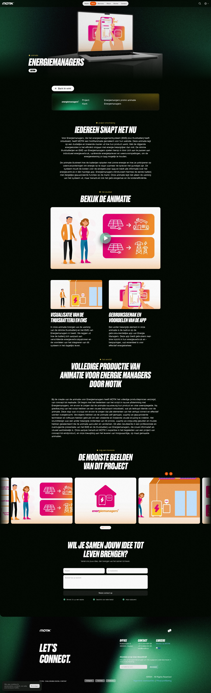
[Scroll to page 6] (108, 527)
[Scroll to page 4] (105, 527)
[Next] (171, 473)
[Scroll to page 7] (110, 527)
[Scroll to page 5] (106, 527)
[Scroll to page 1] (101, 527)
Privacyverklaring (163, 680)
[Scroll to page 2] (103, 527)
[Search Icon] (200, 3)
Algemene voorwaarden (144, 680)
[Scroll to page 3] (104, 527)
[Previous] (166, 473)
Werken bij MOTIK (163, 644)
